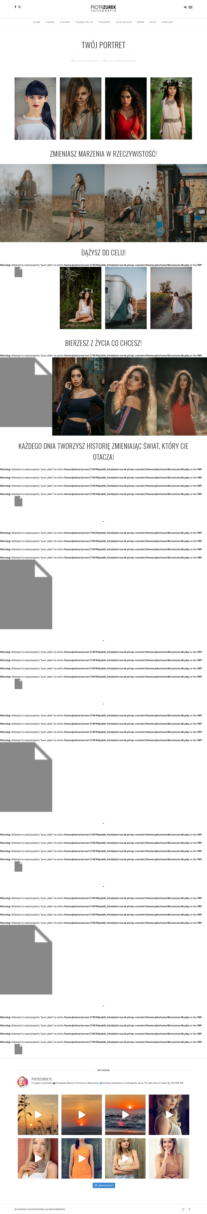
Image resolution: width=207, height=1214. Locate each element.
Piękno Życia (84, 22)
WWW (140, 22)
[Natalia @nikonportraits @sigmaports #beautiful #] (81, 1158)
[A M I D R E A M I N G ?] (81, 1115)
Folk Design (124, 22)
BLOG (153, 22)
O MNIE (50, 22)
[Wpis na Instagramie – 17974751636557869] (38, 1115)
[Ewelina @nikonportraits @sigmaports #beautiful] (169, 1158)
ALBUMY (65, 22)
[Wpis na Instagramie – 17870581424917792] (38, 1158)
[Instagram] (19, 6)
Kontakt (168, 22)
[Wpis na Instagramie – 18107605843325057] (125, 1115)
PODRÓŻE (104, 22)
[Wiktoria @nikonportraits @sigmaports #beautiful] (169, 1115)
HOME (36, 22)
